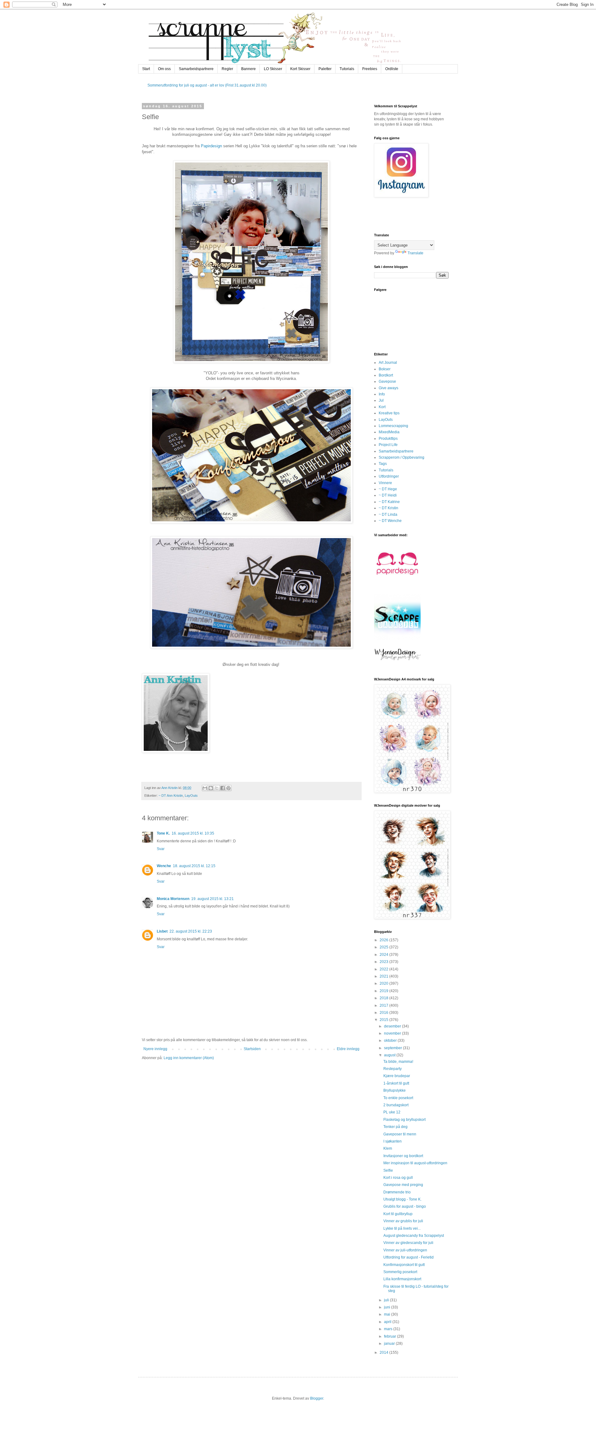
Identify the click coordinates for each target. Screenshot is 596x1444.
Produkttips (388, 438)
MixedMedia (389, 432)
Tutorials (347, 69)
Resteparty (392, 1069)
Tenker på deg (395, 1127)
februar (390, 1336)
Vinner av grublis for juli (403, 1221)
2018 (384, 998)
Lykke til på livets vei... (402, 1228)
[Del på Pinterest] (228, 788)
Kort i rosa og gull (398, 1177)
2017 (384, 1005)
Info (382, 394)
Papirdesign (211, 146)
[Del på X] (217, 788)
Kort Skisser (300, 69)
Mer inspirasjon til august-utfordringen (415, 1163)
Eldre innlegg (348, 1049)
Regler (227, 69)
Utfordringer (389, 476)
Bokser (385, 369)
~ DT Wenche (390, 521)
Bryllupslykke (394, 1090)
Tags (383, 463)
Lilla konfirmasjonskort (402, 1279)
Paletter (325, 69)
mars (388, 1329)
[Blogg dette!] (211, 788)
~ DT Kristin (388, 508)
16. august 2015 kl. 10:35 (193, 833)
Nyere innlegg (155, 1049)
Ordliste (391, 69)
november (393, 1033)
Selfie (388, 1170)
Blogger (316, 1398)
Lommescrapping (393, 426)
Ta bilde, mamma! (398, 1061)
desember (393, 1026)
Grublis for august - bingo (404, 1206)
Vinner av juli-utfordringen (405, 1250)
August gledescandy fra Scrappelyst (413, 1235)
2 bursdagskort (396, 1105)
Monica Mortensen (173, 899)
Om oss (164, 69)
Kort (382, 407)
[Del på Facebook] (222, 788)
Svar (161, 849)
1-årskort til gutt (396, 1083)
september (393, 1048)
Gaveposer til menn (399, 1134)
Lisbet (162, 931)
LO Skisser (273, 69)
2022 (384, 969)
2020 (384, 983)
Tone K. (163, 833)
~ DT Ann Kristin (171, 795)
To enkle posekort (398, 1098)
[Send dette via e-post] (205, 788)
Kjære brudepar (396, 1076)
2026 (384, 940)
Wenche (164, 866)
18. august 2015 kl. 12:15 (194, 866)
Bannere (248, 69)
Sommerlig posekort (400, 1272)
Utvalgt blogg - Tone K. (402, 1199)
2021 (384, 976)
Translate (415, 253)
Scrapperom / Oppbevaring (401, 457)
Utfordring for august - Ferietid (408, 1257)
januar (390, 1343)
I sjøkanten (392, 1141)
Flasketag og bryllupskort (404, 1119)
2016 (384, 1012)
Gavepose (387, 381)
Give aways (388, 388)
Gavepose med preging (403, 1185)
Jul (381, 400)
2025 (384, 947)
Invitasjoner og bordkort (403, 1156)
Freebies (369, 69)
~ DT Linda (388, 514)
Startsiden (252, 1049)
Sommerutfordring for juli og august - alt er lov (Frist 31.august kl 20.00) (207, 85)
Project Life (388, 445)
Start (146, 69)
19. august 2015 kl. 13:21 (212, 899)
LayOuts (191, 795)
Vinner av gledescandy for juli (408, 1243)
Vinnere (385, 483)
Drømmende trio (397, 1192)
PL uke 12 (391, 1112)
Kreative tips (389, 413)
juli (387, 1300)
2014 (384, 1352)
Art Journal (388, 362)
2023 (384, 962)
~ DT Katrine (389, 502)
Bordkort (386, 375)
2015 (384, 1020)
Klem (387, 1148)
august (390, 1055)
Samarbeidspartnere (196, 69)
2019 (384, 991)
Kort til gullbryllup (398, 1214)
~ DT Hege (388, 489)
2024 (384, 954)
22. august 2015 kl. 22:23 (190, 931)
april (388, 1322)
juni (387, 1307)
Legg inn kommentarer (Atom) (189, 1058)
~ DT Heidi (388, 495)
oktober (391, 1040)
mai (387, 1314)
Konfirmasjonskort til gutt (404, 1265)
